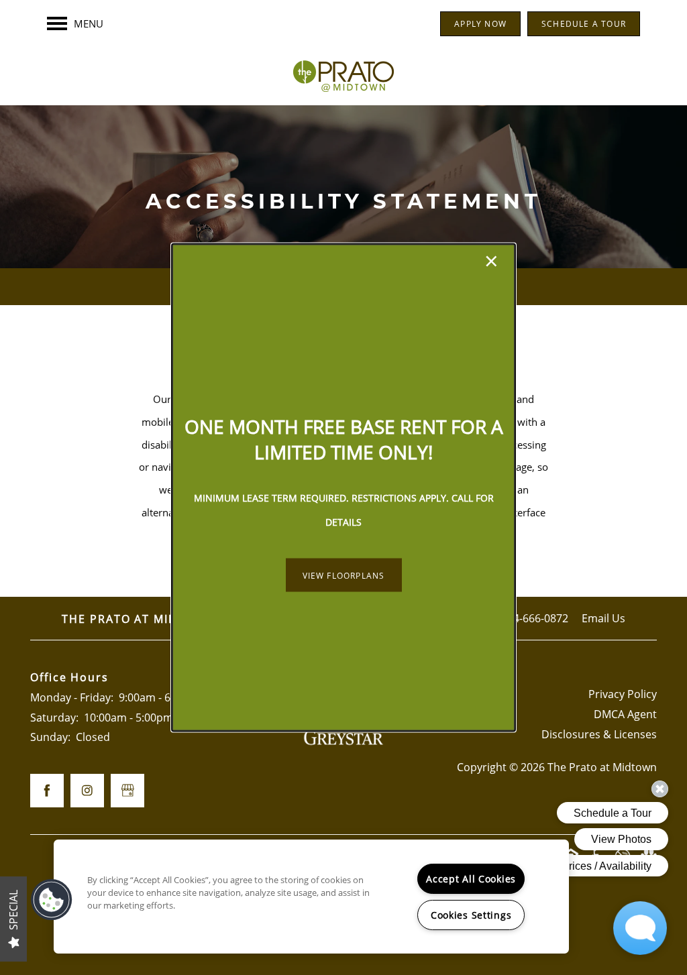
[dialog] (343, 488)
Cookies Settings (471, 915)
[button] (344, 575)
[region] (311, 897)
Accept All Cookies (471, 878)
